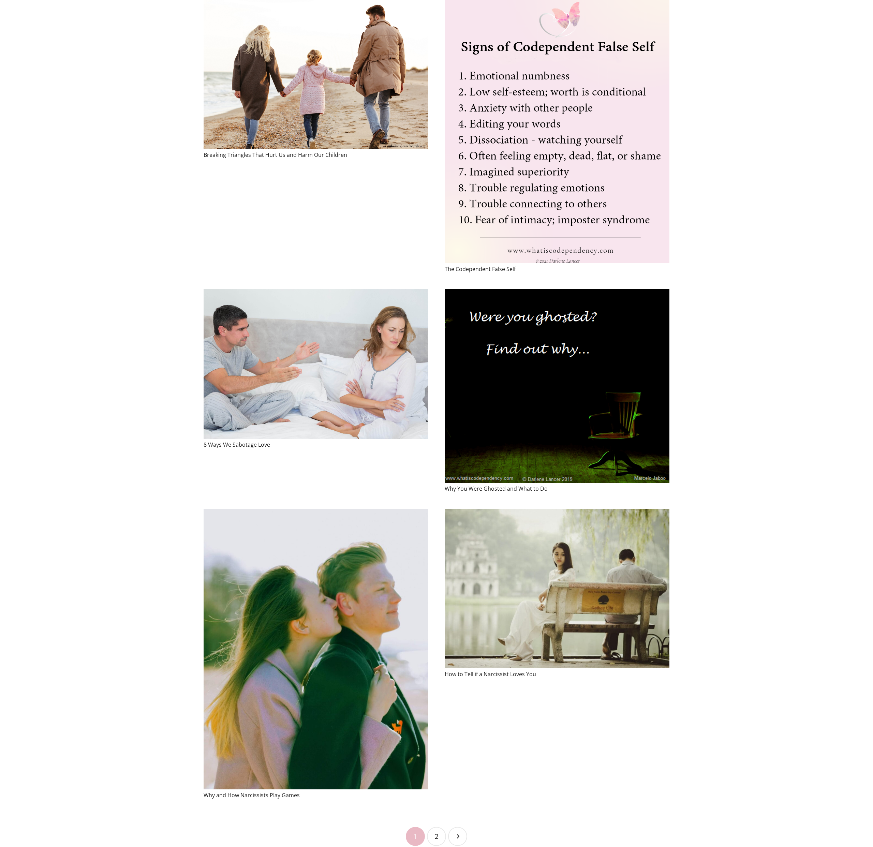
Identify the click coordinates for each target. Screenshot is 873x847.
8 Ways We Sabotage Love (237, 444)
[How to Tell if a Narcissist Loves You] (557, 589)
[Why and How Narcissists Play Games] (316, 649)
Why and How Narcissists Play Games (252, 795)
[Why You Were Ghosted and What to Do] (557, 386)
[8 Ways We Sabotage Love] (316, 364)
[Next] (457, 836)
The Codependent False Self (480, 269)
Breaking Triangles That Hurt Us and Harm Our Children (275, 155)
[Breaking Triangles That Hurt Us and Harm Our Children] (316, 74)
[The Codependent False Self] (557, 131)
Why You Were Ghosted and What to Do (496, 488)
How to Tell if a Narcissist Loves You (490, 674)
